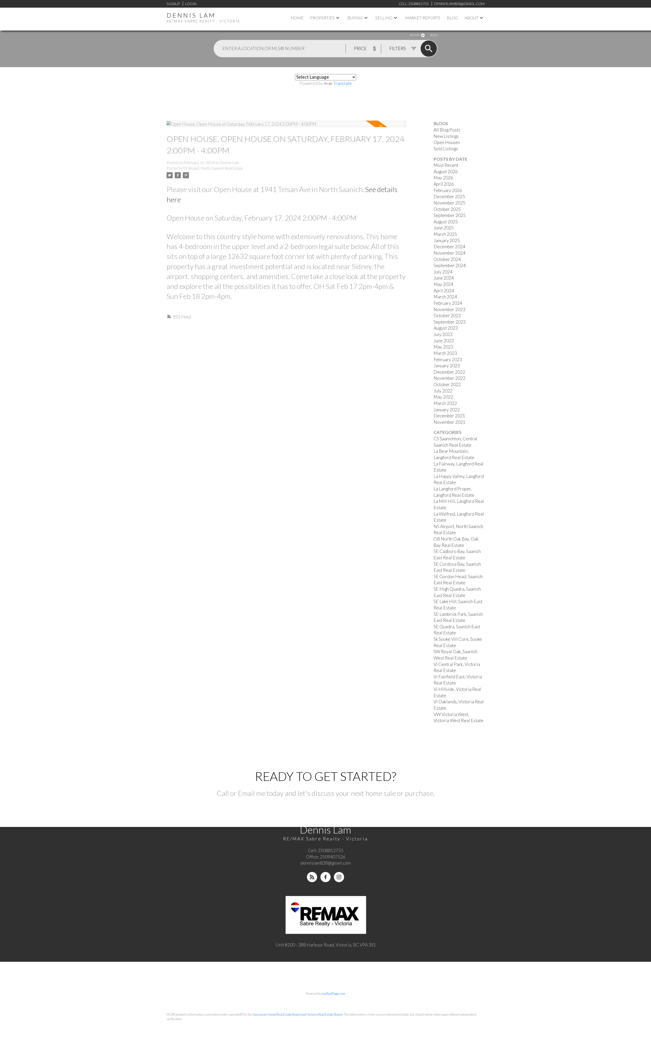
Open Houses (447, 142)
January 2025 (447, 240)
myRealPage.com (333, 994)
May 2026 (443, 177)
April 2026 (444, 184)
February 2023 (448, 359)
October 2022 (447, 384)
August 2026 (446, 171)
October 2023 (447, 315)
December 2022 (449, 372)
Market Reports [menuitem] (422, 17)
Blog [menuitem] (452, 17)
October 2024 (447, 259)
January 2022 (447, 409)
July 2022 (443, 390)
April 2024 (444, 290)
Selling (383, 17)
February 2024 (448, 303)
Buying (355, 17)
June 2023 (444, 340)
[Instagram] (339, 877)
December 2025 (449, 196)
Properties (322, 17)
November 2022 (449, 378)
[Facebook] (325, 877)
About (471, 17)
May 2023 (443, 346)
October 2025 (447, 209)
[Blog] (312, 877)
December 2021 (449, 415)
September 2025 (450, 215)
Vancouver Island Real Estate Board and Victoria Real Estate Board (297, 1014)
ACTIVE (414, 35)
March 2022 (445, 403)
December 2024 (449, 246)
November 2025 (449, 203)
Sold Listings (446, 148)
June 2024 (444, 278)
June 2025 (444, 227)
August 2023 (446, 328)
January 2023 (447, 365)
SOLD (433, 35)
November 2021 (449, 422)
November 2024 (449, 253)
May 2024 (443, 284)
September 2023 (450, 322)
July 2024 (443, 271)
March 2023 (445, 353)
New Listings (446, 136)
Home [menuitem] (297, 17)
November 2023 (449, 309)
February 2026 (448, 190)
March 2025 (445, 234)
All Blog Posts (447, 130)
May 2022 (443, 397)
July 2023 (443, 334)
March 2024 (445, 296)
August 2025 (446, 221)
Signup (173, 4)
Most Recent (446, 165)
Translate (342, 83)
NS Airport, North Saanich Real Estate (213, 168)
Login (190, 4)
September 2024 (450, 265)
